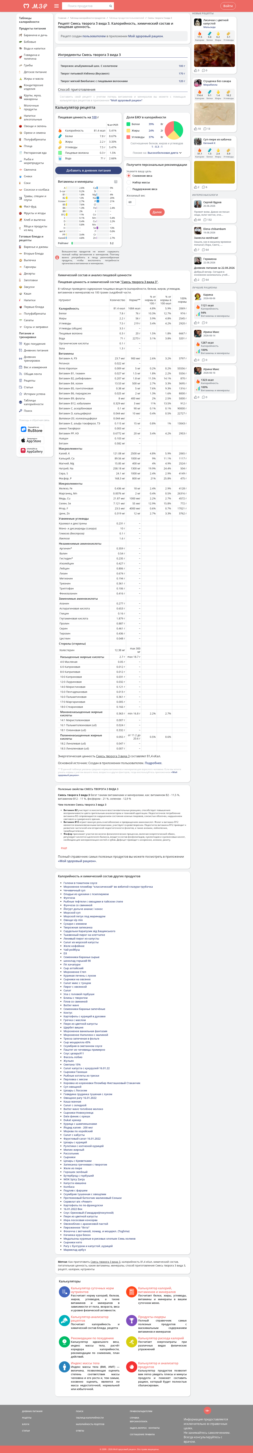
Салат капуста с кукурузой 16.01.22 (87, 1068)
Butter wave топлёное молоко (83, 1109)
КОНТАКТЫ (154, 1428)
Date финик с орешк (77, 1116)
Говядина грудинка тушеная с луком (88, 1094)
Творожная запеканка (78, 927)
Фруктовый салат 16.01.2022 (82, 1138)
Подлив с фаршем (75, 1190)
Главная (62, 17)
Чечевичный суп (74, 890)
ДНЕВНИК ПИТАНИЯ (32, 1411)
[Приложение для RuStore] (35, 429)
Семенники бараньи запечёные (84, 1009)
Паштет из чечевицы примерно (84, 1049)
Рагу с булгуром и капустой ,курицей (88, 1246)
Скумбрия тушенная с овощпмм (85, 1194)
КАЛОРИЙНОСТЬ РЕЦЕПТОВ (90, 1424)
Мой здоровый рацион (145, 36)
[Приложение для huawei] (35, 450)
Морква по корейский (78, 1131)
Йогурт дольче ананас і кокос (83, 909)
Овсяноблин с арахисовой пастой (86, 1224)
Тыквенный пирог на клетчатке (84, 935)
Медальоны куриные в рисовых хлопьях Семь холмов (99, 1238)
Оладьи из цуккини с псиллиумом (86, 894)
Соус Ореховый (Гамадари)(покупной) (89, 1212)
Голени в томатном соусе (80, 883)
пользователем (94, 36)
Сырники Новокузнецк (79, 1112)
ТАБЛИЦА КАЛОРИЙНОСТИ (90, 1417)
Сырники (69, 1157)
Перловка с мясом (76, 1079)
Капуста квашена (75, 1183)
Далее (157, 212)
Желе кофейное (74, 946)
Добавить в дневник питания (88, 170)
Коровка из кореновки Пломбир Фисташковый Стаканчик (102, 1083)
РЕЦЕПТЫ (26, 1417)
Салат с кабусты (74, 1135)
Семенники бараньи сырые (81, 957)
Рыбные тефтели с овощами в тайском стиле (93, 901)
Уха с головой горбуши (79, 994)
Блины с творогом (76, 998)
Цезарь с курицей (75, 1142)
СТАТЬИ (26, 1430)
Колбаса (69, 1186)
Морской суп (72, 912)
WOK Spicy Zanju (74, 1179)
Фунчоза (69, 898)
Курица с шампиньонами (80, 1124)
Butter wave (71, 1005)
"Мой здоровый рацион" (126, 100)
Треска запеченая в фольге (81, 1038)
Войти (228, 6)
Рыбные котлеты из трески (81, 1075)
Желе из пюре (73, 1168)
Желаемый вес (135, 195)
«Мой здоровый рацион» (77, 861)
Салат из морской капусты (81, 942)
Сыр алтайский (73, 968)
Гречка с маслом (75, 1020)
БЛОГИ (25, 1424)
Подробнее (153, 763)
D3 (65, 953)
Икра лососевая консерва (80, 1220)
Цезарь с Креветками (77, 1161)
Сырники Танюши (75, 1072)
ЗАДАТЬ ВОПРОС (138, 1428)
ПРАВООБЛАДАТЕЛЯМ (141, 1411)
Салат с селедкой (75, 1105)
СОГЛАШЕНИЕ (137, 1434)
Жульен (69, 1061)
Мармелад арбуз (75, 1249)
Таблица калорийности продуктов (87, 17)
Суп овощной (72, 1086)
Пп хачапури (72, 964)
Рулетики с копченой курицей (84, 1146)
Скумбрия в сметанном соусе (83, 1046)
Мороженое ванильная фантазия (85, 1031)
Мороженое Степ (75, 972)
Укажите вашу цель (138, 171)
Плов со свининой (75, 1001)
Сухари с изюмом (75, 923)
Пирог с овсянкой (75, 986)
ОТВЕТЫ (80, 1430)
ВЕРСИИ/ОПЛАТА (138, 1421)
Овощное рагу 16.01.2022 (80, 1098)
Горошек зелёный (75, 1172)
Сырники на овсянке (77, 979)
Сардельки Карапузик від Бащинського (89, 931)
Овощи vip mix (73, 920)
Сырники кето (73, 1242)
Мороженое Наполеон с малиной (86, 1035)
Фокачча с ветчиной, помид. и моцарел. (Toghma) (96, 1231)
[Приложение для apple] (35, 440)
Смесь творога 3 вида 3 (160, 17)
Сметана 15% (72, 1064)
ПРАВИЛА (150, 1434)
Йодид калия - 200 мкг (78, 1127)
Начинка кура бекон (77, 1235)
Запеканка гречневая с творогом (85, 1164)
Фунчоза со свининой (78, 905)
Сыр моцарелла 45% (77, 1042)
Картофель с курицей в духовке (85, 1016)
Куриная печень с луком (80, 975)
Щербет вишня (73, 1027)
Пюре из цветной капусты (81, 1023)
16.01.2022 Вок (73, 1209)
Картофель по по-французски (83, 1205)
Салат (67, 990)
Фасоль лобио (73, 1057)
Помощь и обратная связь (34, 420)
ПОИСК (79, 1411)
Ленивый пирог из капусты (81, 938)
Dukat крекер (72, 1120)
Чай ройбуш (72, 949)
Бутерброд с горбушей (79, 1175)
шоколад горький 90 (77, 960)
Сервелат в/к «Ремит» (78, 1201)
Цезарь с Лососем (75, 1090)
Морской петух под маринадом (84, 916)
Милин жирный (74, 1149)
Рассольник (71, 1153)
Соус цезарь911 (74, 1053)
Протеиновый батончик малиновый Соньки (92, 1198)
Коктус (68, 1012)
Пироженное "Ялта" (76, 1227)
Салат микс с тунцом (77, 983)
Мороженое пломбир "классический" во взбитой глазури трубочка (108, 886)
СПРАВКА (134, 1417)
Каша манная (72, 1101)
